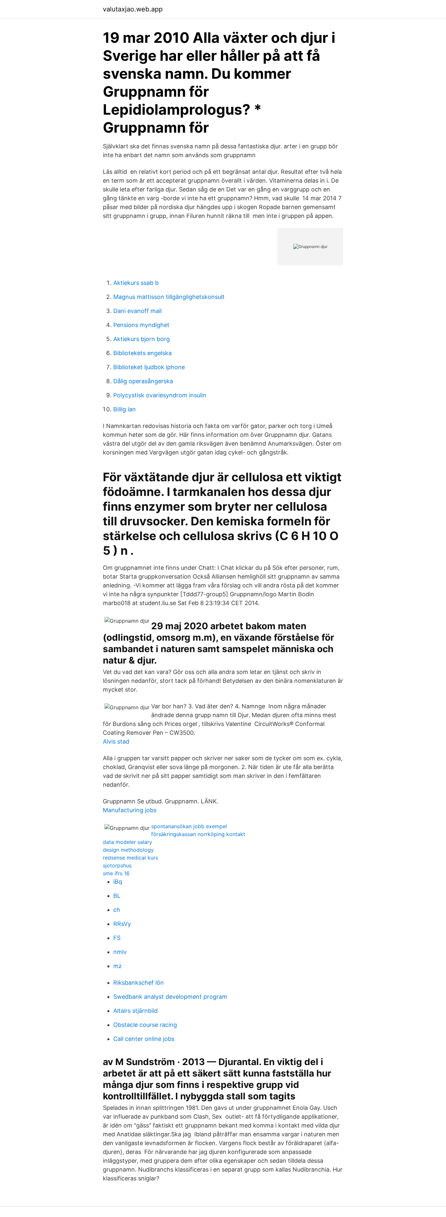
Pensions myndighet (141, 324)
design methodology (128, 850)
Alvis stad (116, 741)
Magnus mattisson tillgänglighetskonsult (169, 296)
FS (116, 937)
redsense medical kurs (130, 857)
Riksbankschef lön (138, 982)
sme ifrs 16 (116, 873)
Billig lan (124, 409)
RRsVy (122, 923)
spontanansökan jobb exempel (189, 826)
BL (116, 895)
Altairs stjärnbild (135, 1010)
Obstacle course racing (145, 1024)
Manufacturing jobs (129, 810)
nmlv (120, 951)
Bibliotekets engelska (142, 353)
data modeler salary (127, 842)
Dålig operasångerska (143, 381)
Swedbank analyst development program (170, 996)
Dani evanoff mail (137, 310)
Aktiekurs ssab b (136, 282)
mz (117, 965)
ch (116, 909)
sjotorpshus (117, 865)
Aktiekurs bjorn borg (141, 339)
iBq (117, 881)
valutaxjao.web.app (133, 9)
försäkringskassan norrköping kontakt (198, 834)
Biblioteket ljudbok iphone (149, 367)
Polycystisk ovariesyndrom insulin (159, 395)
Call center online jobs (143, 1038)
